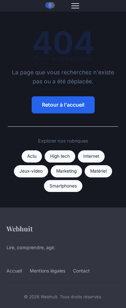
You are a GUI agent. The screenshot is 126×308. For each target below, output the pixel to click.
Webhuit (19, 228)
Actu (32, 156)
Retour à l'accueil (63, 104)
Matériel (98, 171)
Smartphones (63, 185)
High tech (60, 156)
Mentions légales (47, 270)
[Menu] (75, 6)
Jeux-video (31, 171)
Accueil (14, 270)
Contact (81, 270)
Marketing (66, 171)
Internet (91, 156)
